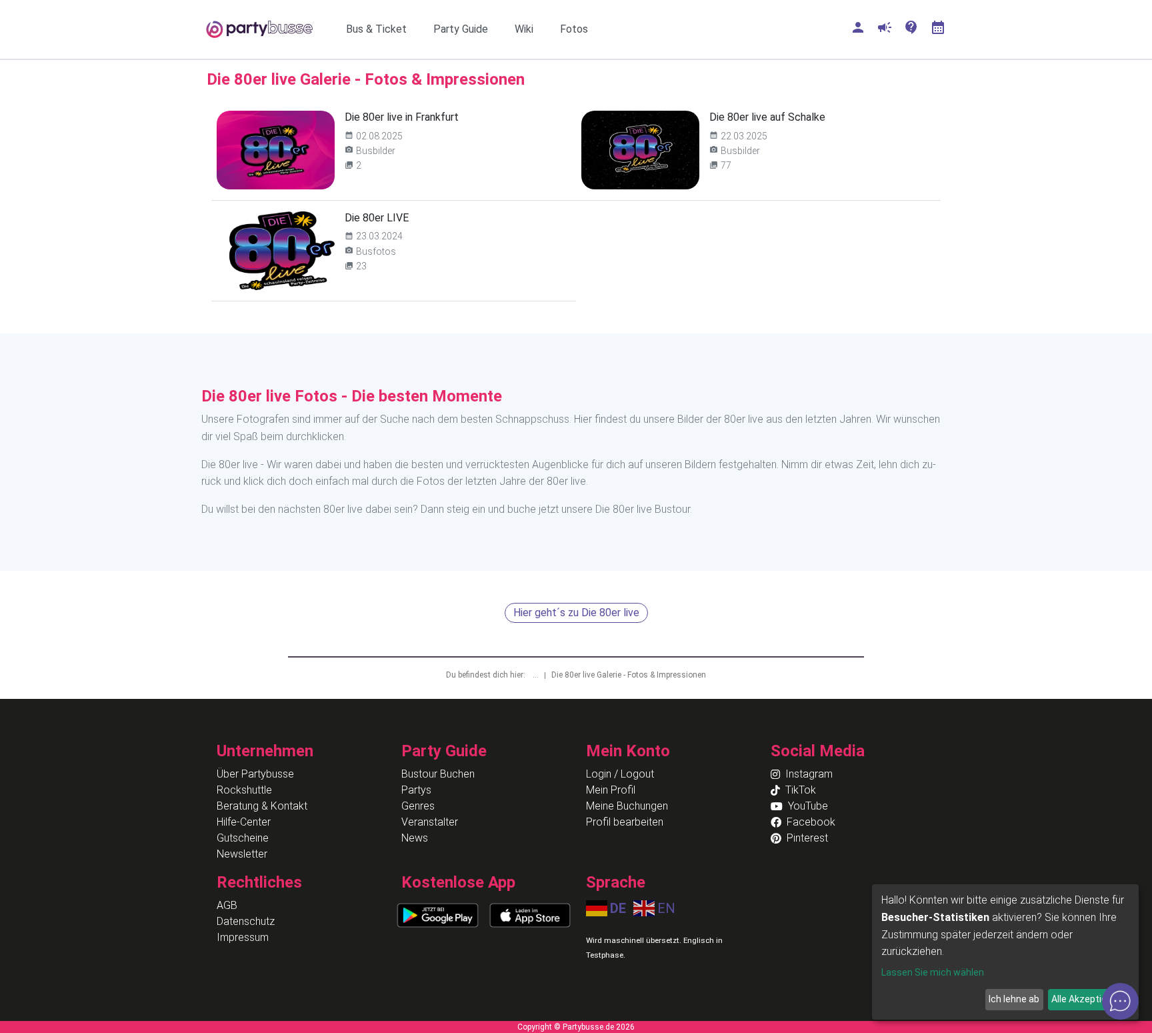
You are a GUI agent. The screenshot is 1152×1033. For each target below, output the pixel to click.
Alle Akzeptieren (1086, 999)
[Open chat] (1120, 1001)
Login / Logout (620, 774)
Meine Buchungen (627, 806)
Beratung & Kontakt (262, 806)
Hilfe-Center (244, 822)
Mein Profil (610, 790)
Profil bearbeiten (624, 822)
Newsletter (242, 854)
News (414, 838)
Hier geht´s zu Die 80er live (576, 612)
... (537, 675)
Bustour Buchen (438, 774)
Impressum (243, 937)
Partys (416, 790)
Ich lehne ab (1014, 999)
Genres (418, 806)
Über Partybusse (255, 774)
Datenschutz (246, 921)
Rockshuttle (244, 790)
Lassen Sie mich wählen (932, 972)
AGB (227, 905)
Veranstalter (429, 822)
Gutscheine (243, 838)
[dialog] (1005, 952)
